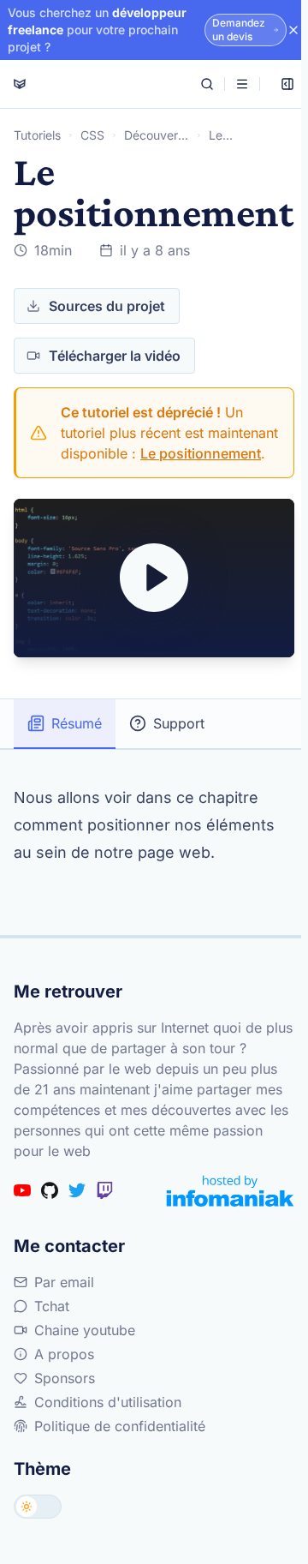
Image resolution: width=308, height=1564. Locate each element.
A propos (64, 1354)
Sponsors (64, 1378)
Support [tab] (178, 723)
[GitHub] (49, 1190)
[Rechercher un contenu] (207, 84)
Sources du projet (107, 306)
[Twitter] (77, 1190)
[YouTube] (22, 1190)
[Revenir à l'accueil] (20, 84)
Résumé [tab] (76, 723)
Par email (64, 1282)
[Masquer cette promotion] (293, 30)
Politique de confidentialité (119, 1426)
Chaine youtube (84, 1330)
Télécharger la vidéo (115, 355)
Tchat (51, 1306)
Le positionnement (200, 453)
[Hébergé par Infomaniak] (230, 1191)
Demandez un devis (238, 29)
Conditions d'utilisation (107, 1402)
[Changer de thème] (38, 1507)
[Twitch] (104, 1190)
